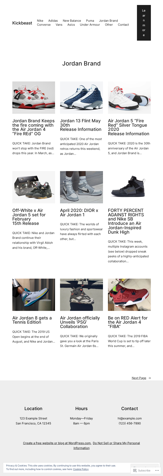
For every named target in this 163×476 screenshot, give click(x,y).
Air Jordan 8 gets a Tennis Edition (32, 320)
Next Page (141, 378)
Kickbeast (22, 22)
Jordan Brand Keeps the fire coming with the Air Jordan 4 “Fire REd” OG (33, 127)
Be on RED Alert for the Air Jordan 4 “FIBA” (127, 322)
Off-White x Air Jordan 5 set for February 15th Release (29, 217)
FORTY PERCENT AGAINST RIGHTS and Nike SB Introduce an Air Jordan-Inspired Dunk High (126, 221)
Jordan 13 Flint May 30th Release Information (80, 125)
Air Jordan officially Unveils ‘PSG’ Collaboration (80, 322)
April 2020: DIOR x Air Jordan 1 (79, 212)
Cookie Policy (81, 469)
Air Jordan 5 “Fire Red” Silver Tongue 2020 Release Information (128, 127)
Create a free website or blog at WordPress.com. (57, 443)
